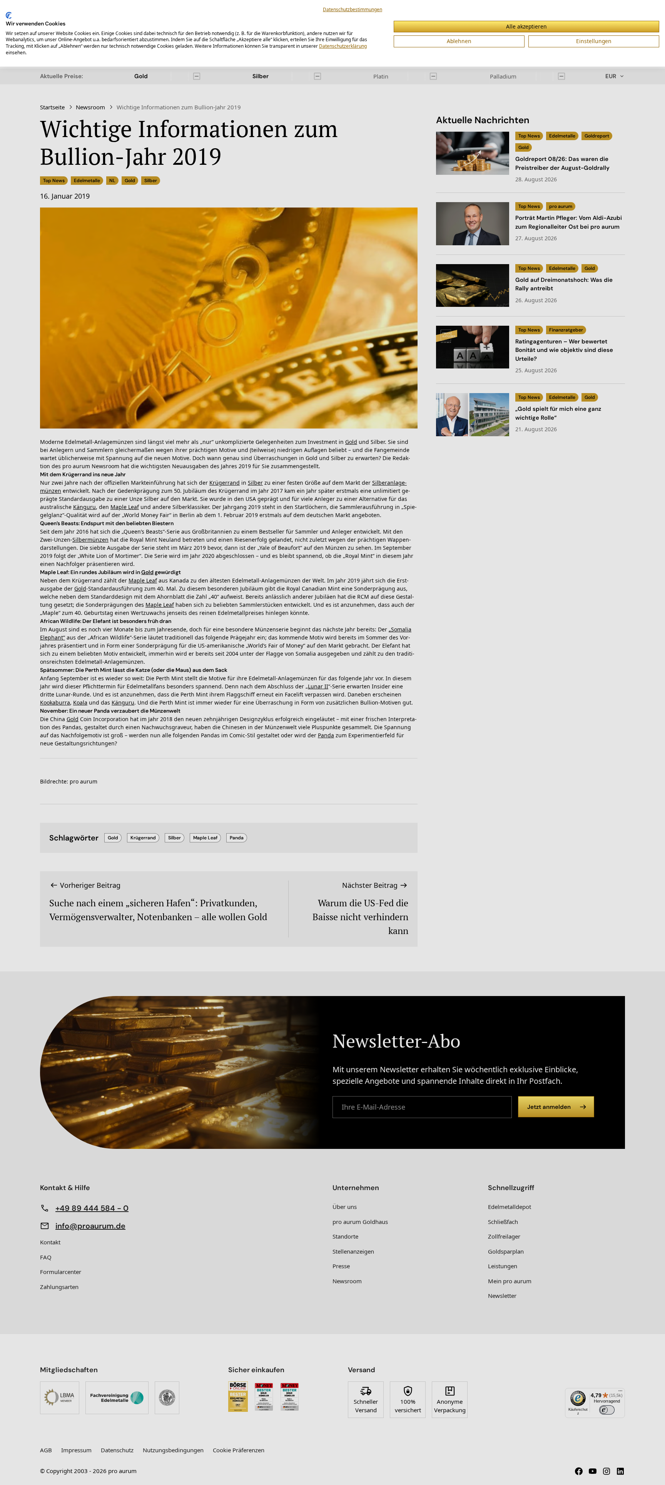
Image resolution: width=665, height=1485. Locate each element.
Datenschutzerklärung (343, 46)
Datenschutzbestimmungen (352, 9)
